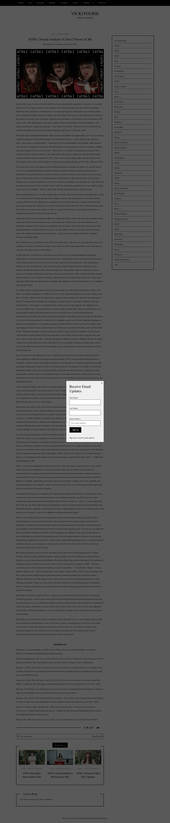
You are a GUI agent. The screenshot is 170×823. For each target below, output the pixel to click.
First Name (73, 397)
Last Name (73, 408)
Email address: (75, 418)
